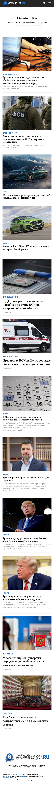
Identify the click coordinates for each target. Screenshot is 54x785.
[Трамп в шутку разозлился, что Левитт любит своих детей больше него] (27, 515)
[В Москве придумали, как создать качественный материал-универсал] (27, 393)
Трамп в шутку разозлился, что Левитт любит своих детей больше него (24, 539)
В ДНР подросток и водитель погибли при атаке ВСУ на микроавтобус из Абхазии (23, 304)
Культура (7, 713)
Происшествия (10, 74)
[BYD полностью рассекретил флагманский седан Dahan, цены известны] (27, 171)
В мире (6, 535)
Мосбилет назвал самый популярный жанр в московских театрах (25, 721)
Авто (5, 192)
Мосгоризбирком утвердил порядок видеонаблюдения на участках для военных (23, 661)
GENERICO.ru (18, 774)
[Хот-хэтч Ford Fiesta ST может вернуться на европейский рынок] (27, 223)
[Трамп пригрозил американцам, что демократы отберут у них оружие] (27, 573)
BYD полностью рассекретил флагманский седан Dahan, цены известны (26, 196)
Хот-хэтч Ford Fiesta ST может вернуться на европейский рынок (26, 248)
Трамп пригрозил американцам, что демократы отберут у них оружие (23, 598)
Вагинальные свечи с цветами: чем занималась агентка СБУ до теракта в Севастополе (23, 139)
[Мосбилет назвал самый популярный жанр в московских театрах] (27, 693)
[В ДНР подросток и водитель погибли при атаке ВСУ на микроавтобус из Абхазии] (27, 276)
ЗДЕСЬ (23, 776)
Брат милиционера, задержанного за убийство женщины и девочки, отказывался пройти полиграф (23, 80)
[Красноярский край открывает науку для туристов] (27, 454)
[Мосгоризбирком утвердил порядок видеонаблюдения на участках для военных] (27, 633)
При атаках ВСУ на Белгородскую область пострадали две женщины (27, 362)
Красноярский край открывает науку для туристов (26, 479)
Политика (8, 654)
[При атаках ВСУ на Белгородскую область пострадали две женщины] (27, 336)
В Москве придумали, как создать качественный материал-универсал (22, 418)
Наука (5, 413)
